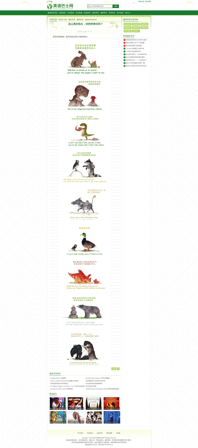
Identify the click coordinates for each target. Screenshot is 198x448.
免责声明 (100, 433)
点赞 (113, 369)
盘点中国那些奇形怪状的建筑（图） (137, 57)
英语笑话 (112, 13)
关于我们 (80, 433)
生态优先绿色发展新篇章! (94, 383)
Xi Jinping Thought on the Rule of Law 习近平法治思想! (68, 386)
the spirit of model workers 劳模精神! (62, 389)
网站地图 (148, 1)
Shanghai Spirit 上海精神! (58, 378)
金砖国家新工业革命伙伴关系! (95, 381)
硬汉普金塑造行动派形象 (134, 45)
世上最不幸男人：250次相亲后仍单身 (137, 54)
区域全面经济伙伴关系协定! (59, 383)
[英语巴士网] (66, 9)
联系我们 (90, 433)
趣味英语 (103, 13)
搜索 (115, 6)
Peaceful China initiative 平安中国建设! (98, 378)
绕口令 (127, 13)
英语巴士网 (62, 19)
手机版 (50, 1)
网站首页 (141, 1)
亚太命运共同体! (91, 386)
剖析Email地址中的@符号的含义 (136, 66)
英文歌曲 (79, 13)
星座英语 (95, 13)
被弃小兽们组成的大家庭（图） (136, 63)
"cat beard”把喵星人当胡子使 (135, 48)
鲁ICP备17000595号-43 (106, 444)
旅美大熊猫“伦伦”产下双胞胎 (135, 43)
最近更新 (62, 13)
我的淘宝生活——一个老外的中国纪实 (137, 60)
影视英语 (87, 13)
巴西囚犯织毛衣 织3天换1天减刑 (136, 40)
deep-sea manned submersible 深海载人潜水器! (65, 381)
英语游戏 (70, 13)
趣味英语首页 (53, 13)
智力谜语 (120, 13)
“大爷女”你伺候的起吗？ (134, 51)
